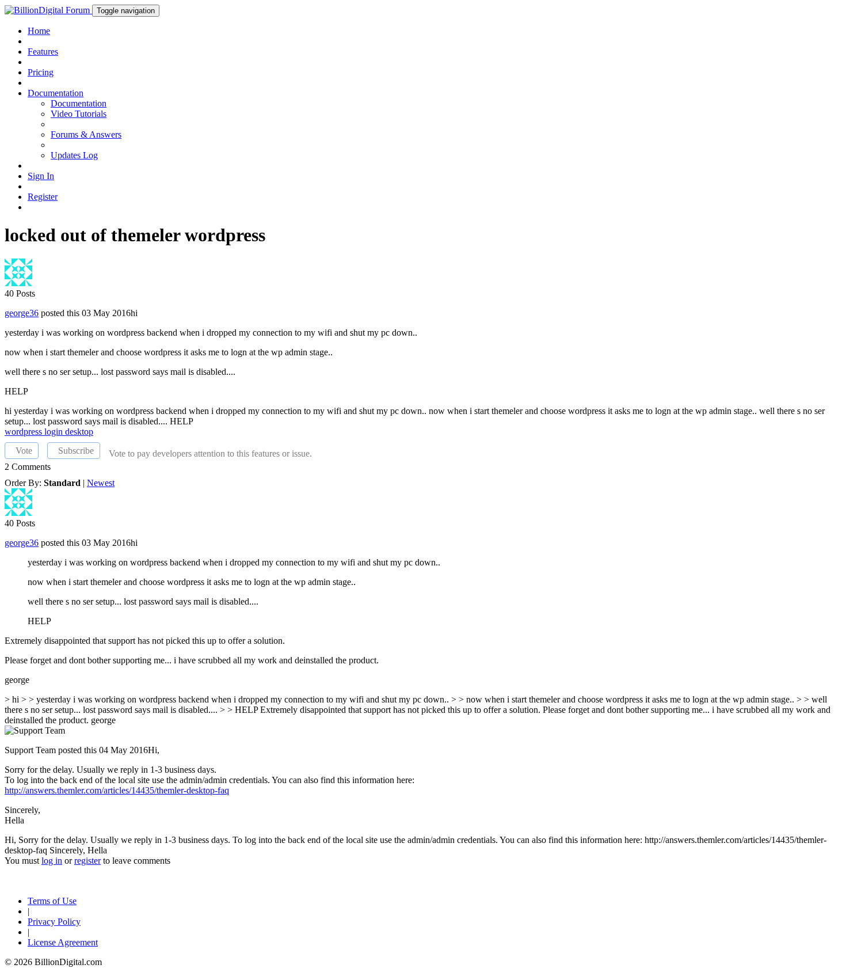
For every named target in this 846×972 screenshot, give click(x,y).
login (54, 431)
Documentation (78, 103)
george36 (22, 313)
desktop (79, 431)
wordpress (24, 431)
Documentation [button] (55, 93)
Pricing (41, 72)
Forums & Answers (86, 134)
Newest (101, 483)
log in (51, 860)
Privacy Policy (54, 922)
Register (43, 197)
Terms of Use (52, 901)
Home (39, 31)
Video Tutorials (78, 114)
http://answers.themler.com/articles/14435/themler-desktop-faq (117, 790)
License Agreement (63, 942)
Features (43, 51)
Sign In (41, 176)
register (87, 860)
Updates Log (74, 155)
